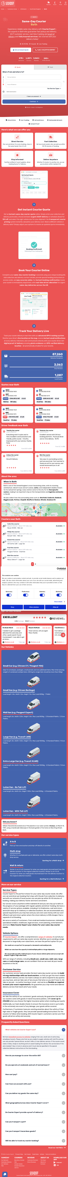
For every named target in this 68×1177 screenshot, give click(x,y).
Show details (58, 601)
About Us (43, 1162)
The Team (43, 1160)
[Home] (7, 3)
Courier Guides (18, 1164)
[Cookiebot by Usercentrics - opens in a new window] (58, 569)
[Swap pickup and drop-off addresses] (64, 81)
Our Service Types (53, 88)
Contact (43, 1164)
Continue (33, 101)
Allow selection (34, 607)
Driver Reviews (31, 1162)
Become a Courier (19, 1160)
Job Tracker (27, 1154)
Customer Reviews (32, 1160)
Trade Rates (35, 1154)
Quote (19, 67)
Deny (12, 607)
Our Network (4, 1160)
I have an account (33, 96)
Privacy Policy (19, 1154)
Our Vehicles (4, 1164)
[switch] (25, 595)
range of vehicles (45, 937)
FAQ (2, 1165)
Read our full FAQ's (55, 1147)
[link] (8, 642)
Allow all (55, 607)
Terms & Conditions (51, 1154)
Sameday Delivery (6, 1162)
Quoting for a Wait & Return (51, 879)
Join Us (16, 1167)
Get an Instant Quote (22, 50)
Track (51, 67)
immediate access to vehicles (19, 1037)
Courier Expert (11, 937)
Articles (42, 1154)
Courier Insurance (19, 1165)
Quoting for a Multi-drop (52, 860)
